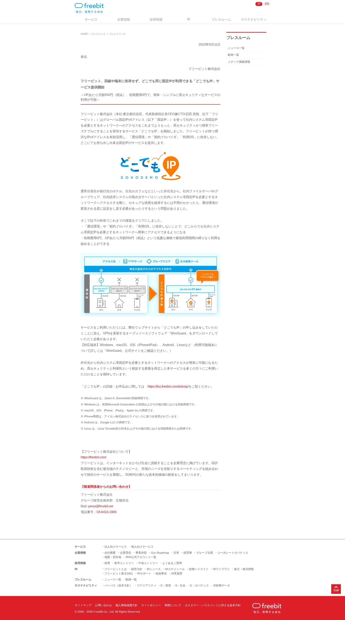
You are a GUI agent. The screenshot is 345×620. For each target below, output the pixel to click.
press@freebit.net (100, 506)
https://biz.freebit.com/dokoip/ (168, 386)
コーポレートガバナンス (232, 552)
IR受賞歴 (176, 573)
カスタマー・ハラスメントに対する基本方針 (213, 605)
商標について (173, 605)
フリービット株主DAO (118, 573)
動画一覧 (233, 54)
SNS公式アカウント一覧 (141, 557)
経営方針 (136, 569)
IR (188, 19)
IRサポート (144, 573)
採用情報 (156, 19)
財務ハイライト (199, 569)
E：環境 (166, 585)
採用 (107, 563)
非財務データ (221, 585)
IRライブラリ (221, 569)
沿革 (176, 552)
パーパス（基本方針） (118, 585)
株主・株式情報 (244, 569)
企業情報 (123, 19)
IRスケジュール (175, 569)
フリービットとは (115, 569)
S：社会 (180, 585)
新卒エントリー (124, 563)
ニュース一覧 (236, 48)
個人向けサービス (142, 546)
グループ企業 (204, 552)
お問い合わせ (103, 605)
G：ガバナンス (199, 585)
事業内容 (141, 552)
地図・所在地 (112, 557)
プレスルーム (221, 19)
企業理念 (125, 552)
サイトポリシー (151, 605)
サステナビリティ (254, 19)
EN (267, 3)
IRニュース (154, 569)
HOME (84, 34)
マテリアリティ (146, 585)
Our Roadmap (160, 552)
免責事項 (161, 573)
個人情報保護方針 (126, 605)
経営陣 (187, 552)
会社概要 (110, 552)
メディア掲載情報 (239, 61)
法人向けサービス (115, 546)
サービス (91, 19)
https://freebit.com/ (93, 457)
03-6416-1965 (107, 512)
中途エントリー (148, 563)
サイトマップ (83, 605)
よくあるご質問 (172, 563)
